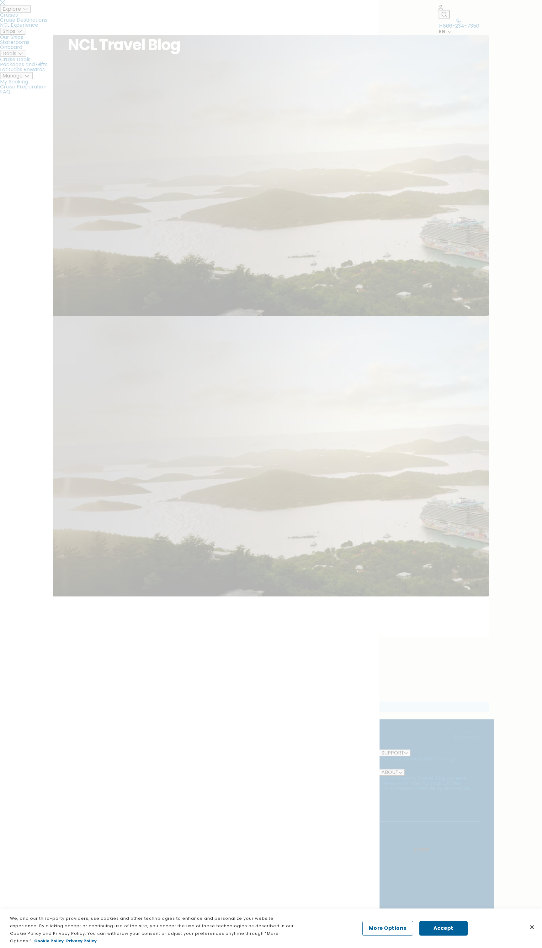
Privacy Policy (81, 941)
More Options (387, 928)
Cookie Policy (49, 941)
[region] (271, 928)
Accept (443, 928)
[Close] (532, 927)
